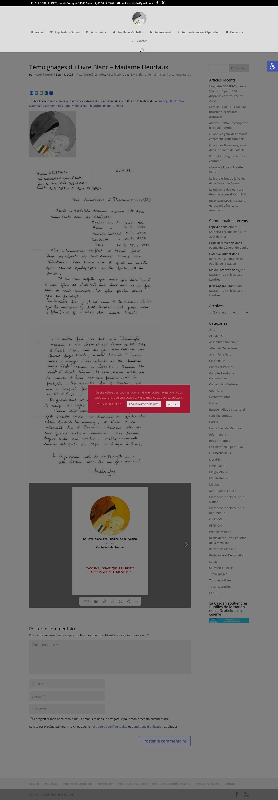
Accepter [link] (172, 403)
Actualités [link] (96, 32)
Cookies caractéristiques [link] (143, 404)
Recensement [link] (162, 32)
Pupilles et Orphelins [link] (131, 32)
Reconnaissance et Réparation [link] (200, 32)
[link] (272, 66)
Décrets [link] (235, 32)
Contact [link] (142, 41)
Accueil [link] (39, 32)
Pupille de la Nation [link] (67, 32)
